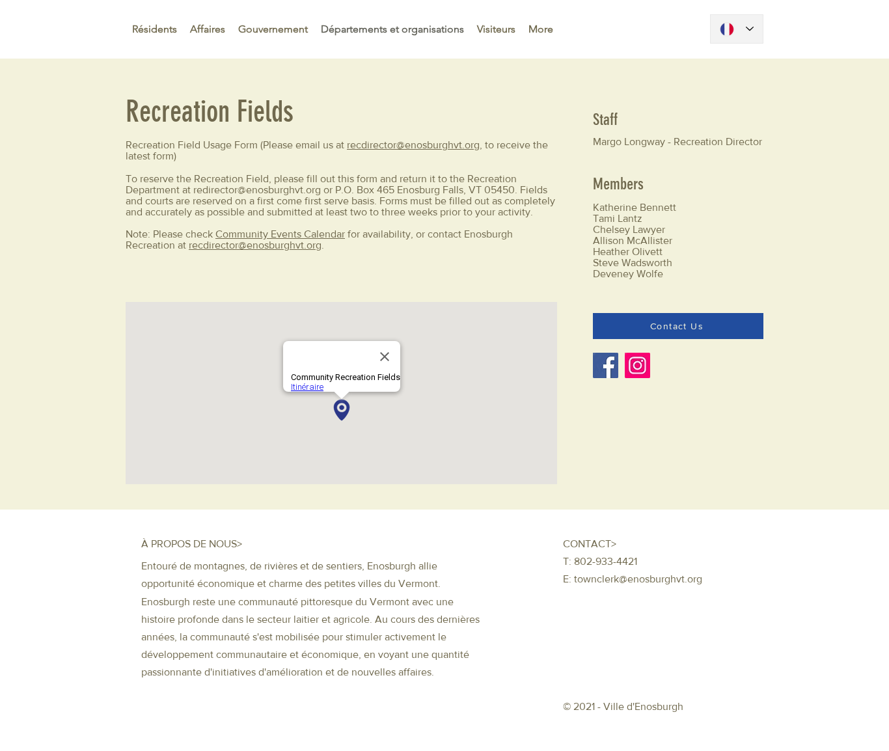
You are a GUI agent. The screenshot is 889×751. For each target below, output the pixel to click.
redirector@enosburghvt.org (257, 189)
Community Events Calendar (280, 233)
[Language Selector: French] (736, 29)
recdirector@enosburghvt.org (413, 144)
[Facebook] (605, 365)
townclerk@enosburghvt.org (638, 578)
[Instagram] (637, 365)
